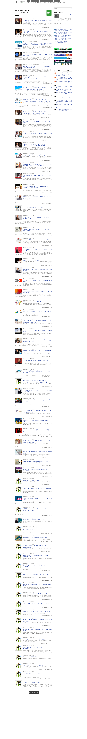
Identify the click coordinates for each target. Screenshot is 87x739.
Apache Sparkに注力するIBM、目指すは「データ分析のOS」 (37, 311)
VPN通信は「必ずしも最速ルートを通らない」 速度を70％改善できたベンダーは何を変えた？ (64, 86)
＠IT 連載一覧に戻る (33, 692)
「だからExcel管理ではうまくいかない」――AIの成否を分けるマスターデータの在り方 (64, 101)
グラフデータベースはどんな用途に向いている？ (34, 302)
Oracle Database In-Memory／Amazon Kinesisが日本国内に (36, 461)
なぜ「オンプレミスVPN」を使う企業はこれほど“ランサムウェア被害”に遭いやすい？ (64, 97)
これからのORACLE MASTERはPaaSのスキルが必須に (36, 360)
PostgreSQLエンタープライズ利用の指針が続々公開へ (35, 594)
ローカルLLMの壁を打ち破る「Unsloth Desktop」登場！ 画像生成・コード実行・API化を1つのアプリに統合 (64, 74)
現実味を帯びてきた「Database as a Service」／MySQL (36, 537)
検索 (71, 8)
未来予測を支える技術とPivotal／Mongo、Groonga (35, 519)
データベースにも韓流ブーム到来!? (31, 682)
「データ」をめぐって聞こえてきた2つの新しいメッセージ (37, 603)
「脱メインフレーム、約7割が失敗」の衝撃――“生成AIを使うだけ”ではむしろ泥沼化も (64, 106)
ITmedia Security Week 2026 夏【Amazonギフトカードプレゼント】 (66, 16)
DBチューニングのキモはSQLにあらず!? (32, 656)
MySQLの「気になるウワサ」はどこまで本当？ (34, 207)
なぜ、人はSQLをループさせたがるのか (32, 673)
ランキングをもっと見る (68, 111)
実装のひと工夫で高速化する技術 (31, 480)
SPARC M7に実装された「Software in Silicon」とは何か (36, 239)
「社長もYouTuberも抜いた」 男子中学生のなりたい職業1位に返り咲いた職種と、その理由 (64, 78)
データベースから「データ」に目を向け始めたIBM (35, 155)
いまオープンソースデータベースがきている (33, 665)
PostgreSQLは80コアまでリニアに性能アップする (34, 639)
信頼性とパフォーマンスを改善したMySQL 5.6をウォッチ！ (37, 611)
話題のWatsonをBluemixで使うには (31, 260)
